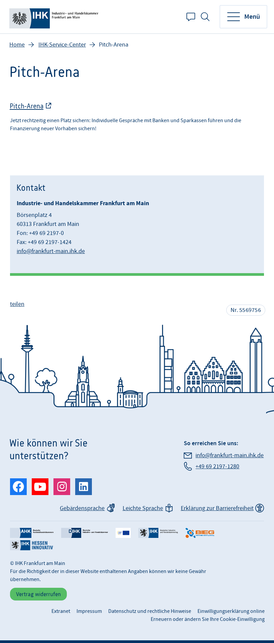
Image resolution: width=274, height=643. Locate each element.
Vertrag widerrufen (38, 594)
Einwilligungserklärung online (231, 611)
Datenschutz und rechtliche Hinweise (149, 611)
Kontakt (191, 17)
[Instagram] (61, 486)
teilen (17, 304)
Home (17, 45)
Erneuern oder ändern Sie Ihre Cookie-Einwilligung (208, 619)
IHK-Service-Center (62, 45)
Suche (205, 17)
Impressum (89, 611)
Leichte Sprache (143, 508)
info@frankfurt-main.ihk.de (51, 251)
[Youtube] (40, 486)
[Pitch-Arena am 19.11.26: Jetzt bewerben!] (137, 119)
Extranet (60, 611)
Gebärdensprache (82, 508)
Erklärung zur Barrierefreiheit (217, 508)
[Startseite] (55, 17)
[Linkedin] (83, 486)
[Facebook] (18, 486)
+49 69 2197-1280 (217, 466)
